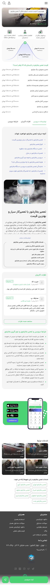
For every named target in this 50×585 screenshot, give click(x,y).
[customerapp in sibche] (12, 405)
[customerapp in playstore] (12, 410)
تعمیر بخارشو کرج (24, 484)
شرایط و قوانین (42, 527)
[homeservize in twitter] (28, 569)
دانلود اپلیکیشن (41, 519)
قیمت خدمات (32, 11)
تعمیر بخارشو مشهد (23, 490)
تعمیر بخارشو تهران (39, 484)
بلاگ (45, 531)
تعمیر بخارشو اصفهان (38, 496)
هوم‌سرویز (41, 11)
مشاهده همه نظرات (25, 321)
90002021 (40, 550)
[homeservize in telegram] (33, 569)
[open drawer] (46, 3)
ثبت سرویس (28, 579)
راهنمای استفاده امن (40, 535)
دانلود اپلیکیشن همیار (17, 527)
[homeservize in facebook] (15, 569)
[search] (4, 3)
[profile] (9, 3)
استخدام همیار (19, 519)
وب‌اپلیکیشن (12, 420)
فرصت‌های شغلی (19, 531)
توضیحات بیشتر (25, 238)
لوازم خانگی (23, 11)
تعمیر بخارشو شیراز (39, 490)
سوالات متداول (41, 523)
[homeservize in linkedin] (19, 569)
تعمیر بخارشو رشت (39, 501)
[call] (5, 579)
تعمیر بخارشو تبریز (22, 496)
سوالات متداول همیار (17, 523)
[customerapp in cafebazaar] (12, 415)
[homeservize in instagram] (24, 569)
